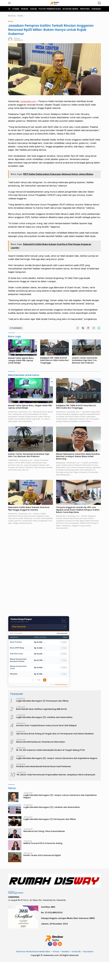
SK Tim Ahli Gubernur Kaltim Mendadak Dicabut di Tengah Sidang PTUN (50, 750)
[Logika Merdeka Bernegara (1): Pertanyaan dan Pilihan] (14, 821)
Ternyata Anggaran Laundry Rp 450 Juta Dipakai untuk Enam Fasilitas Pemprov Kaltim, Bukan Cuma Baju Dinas (78, 509)
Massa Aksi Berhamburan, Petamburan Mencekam (40, 742)
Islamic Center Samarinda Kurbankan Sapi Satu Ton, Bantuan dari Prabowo (84, 360)
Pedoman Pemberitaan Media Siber (33, 951)
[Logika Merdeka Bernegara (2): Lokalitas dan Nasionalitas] (14, 809)
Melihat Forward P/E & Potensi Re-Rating (42, 843)
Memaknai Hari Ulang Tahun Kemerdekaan (44, 831)
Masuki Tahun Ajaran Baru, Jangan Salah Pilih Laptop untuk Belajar (21, 360)
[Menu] (10, 3)
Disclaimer (88, 951)
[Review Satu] (54, 3)
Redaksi (65, 951)
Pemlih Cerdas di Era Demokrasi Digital (42, 855)
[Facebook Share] (78, 328)
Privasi (56, 951)
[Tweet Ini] (83, 328)
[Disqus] (54, 573)
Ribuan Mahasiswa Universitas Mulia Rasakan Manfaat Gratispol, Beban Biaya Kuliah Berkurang (78, 456)
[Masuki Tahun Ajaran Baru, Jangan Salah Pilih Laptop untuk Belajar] (22, 347)
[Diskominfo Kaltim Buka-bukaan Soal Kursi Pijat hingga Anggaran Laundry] (30, 492)
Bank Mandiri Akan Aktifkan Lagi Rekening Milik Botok (41, 709)
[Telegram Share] (94, 328)
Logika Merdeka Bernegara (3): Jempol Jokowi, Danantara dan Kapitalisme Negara (56, 758)
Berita (10, 21)
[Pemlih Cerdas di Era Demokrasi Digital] (14, 857)
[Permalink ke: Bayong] (10, 39)
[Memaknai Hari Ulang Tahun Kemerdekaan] (14, 833)
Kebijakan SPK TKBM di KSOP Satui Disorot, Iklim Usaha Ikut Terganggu (54, 360)
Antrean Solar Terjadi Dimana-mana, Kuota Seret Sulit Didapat (46, 725)
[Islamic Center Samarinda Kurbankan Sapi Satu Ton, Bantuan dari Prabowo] (86, 347)
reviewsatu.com (28, 101)
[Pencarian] (99, 3)
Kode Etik (76, 951)
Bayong (16, 38)
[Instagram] (55, 944)
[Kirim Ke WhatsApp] (99, 328)
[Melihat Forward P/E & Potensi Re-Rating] (14, 845)
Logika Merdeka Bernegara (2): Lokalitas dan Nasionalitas (44, 717)
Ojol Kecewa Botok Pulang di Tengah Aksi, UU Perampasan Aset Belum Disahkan (55, 733)
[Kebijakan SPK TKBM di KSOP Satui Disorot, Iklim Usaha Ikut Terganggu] (54, 347)
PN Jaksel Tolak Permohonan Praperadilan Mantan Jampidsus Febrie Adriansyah (56, 774)
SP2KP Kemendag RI (61, 684)
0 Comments (16, 328)
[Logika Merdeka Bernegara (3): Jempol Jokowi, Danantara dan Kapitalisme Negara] (13, 797)
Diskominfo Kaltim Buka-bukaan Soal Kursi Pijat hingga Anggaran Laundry (28, 508)
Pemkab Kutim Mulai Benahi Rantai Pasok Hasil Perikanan (43, 766)
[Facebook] (50, 944)
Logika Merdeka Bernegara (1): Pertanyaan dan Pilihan (42, 701)
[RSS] (60, 944)
